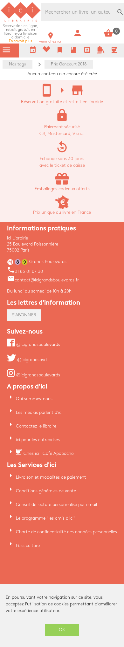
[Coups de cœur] (46, 51)
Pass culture (28, 545)
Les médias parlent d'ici (39, 412)
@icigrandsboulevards (37, 344)
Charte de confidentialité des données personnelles (66, 532)
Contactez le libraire (36, 426)
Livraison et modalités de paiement (51, 477)
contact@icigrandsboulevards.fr (43, 280)
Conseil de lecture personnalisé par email (56, 504)
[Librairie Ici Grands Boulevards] (20, 21)
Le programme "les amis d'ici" (45, 518)
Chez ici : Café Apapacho (49, 453)
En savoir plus (20, 33)
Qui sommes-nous (34, 399)
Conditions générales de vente (46, 491)
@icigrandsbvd (31, 360)
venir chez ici (50, 39)
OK (62, 630)
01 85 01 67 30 (25, 271)
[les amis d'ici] (101, 52)
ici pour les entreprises (38, 440)
